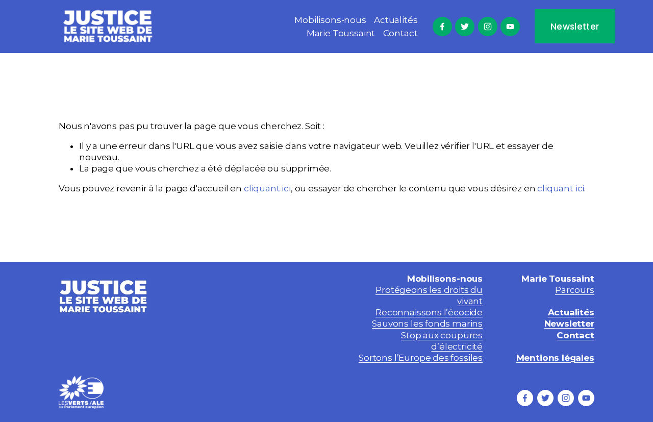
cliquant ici (267, 188)
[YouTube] (510, 26)
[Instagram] (487, 26)
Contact (400, 33)
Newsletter (574, 26)
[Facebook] (442, 26)
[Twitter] (464, 26)
